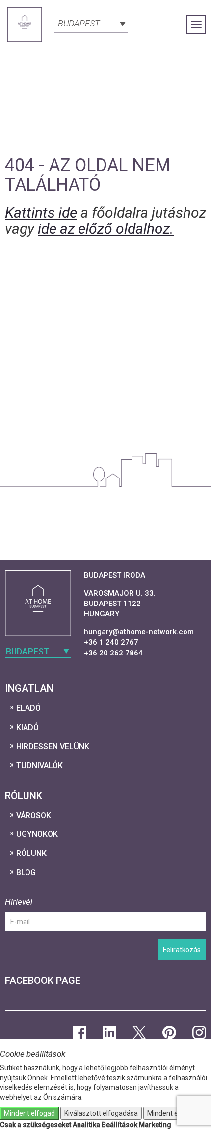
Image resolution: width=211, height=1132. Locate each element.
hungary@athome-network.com (139, 632)
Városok (33, 815)
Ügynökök (37, 834)
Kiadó (27, 727)
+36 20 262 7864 (113, 653)
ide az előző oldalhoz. (106, 228)
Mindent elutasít (172, 1113)
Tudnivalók (39, 765)
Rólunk (31, 853)
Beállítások (119, 1125)
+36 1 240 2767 (111, 642)
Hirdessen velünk (52, 746)
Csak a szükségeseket (35, 1125)
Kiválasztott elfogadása (101, 1113)
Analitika (86, 1125)
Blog (26, 872)
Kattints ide (41, 212)
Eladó (28, 708)
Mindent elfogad (29, 1113)
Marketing (155, 1125)
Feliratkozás (182, 950)
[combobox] (91, 22)
